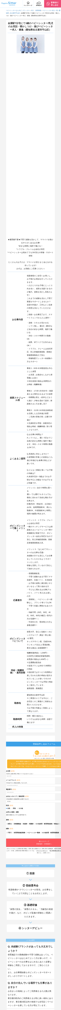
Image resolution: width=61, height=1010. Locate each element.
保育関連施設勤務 (19, 832)
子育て (10, 832)
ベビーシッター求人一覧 (50, 10)
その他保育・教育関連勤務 (50, 832)
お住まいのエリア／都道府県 (17, 796)
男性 (14, 808)
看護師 (31, 824)
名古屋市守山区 (15, 13)
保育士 (10, 824)
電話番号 (11, 789)
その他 (21, 808)
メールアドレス (13, 780)
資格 (9, 820)
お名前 (10, 771)
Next (45, 135)
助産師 (25, 824)
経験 (9, 828)
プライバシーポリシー (41, 850)
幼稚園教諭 (17, 824)
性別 (9, 805)
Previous (15, 135)
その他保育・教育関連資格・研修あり (47, 824)
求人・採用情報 (36, 10)
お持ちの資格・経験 (12, 812)
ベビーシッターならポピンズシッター (18, 10)
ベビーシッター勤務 (33, 832)
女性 (8, 808)
